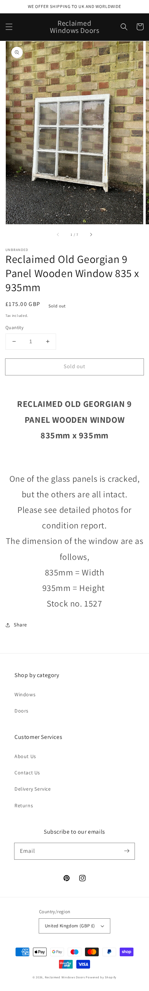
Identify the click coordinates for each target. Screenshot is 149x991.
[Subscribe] (127, 851)
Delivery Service (32, 789)
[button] (9, 27)
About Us (25, 756)
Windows (24, 694)
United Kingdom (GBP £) (70, 926)
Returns (23, 805)
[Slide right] (91, 234)
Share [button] (20, 624)
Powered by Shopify (101, 977)
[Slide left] (58, 234)
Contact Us (27, 772)
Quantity (14, 327)
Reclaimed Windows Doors (65, 977)
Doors (21, 710)
